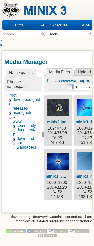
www (17, 121)
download (25, 138)
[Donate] (16, 231)
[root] (13, 95)
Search (43, 34)
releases (20, 108)
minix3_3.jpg (58, 176)
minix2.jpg (57, 122)
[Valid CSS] (79, 231)
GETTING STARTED (54, 25)
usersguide (22, 112)
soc (20, 143)
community (26, 125)
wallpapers (26, 147)
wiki (16, 117)
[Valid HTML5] (58, 231)
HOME (19, 25)
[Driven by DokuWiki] (47, 235)
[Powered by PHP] (37, 231)
